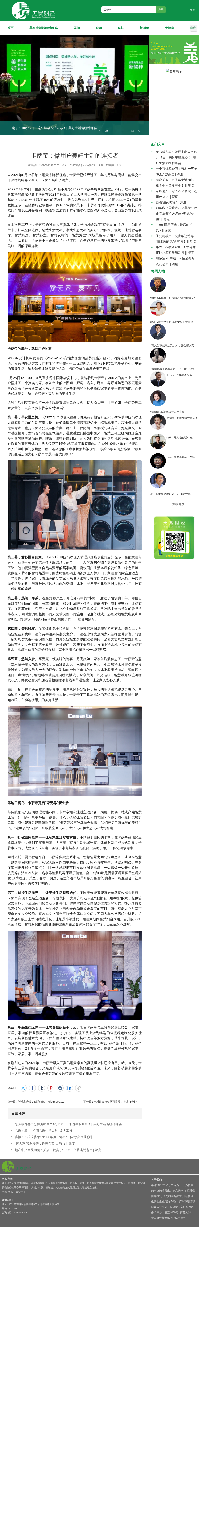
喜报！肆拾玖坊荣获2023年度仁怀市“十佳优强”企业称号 (54, 1136)
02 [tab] (106, 131)
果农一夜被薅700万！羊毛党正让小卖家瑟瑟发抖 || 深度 (176, 250)
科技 (121, 28)
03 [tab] (113, 131)
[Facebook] (32, 1088)
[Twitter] (23, 1088)
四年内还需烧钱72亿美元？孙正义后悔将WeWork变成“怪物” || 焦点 (176, 213)
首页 (10, 28)
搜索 (160, 9)
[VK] (60, 1088)
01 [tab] (100, 131)
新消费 (144, 28)
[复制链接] (78, 1088)
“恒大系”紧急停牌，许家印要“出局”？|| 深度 (45, 1143)
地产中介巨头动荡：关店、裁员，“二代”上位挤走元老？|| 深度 (58, 1149)
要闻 (77, 28)
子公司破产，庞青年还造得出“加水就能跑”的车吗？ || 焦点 (176, 238)
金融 (99, 28)
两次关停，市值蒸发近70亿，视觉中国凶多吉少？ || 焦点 (176, 182)
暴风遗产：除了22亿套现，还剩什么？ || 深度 (176, 194)
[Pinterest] (50, 1088)
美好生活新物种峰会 (43, 28)
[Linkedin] (69, 1088)
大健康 (169, 28)
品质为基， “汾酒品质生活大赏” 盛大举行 (43, 1130)
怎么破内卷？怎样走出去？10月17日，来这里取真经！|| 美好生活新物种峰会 (68, 1124)
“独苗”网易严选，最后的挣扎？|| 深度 (174, 227)
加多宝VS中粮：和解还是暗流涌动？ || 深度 (175, 261)
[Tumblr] (41, 1088)
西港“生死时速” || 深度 (171, 202)
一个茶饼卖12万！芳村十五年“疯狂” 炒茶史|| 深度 (176, 171)
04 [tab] (139, 131)
